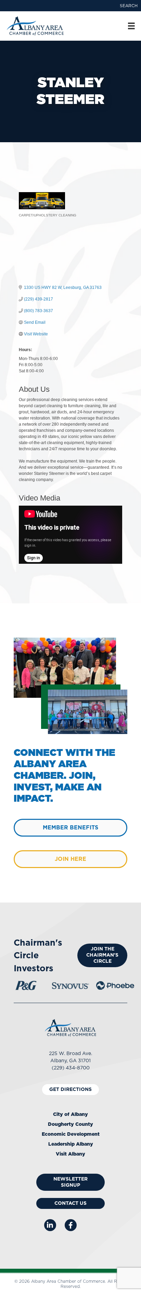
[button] (128, 5)
